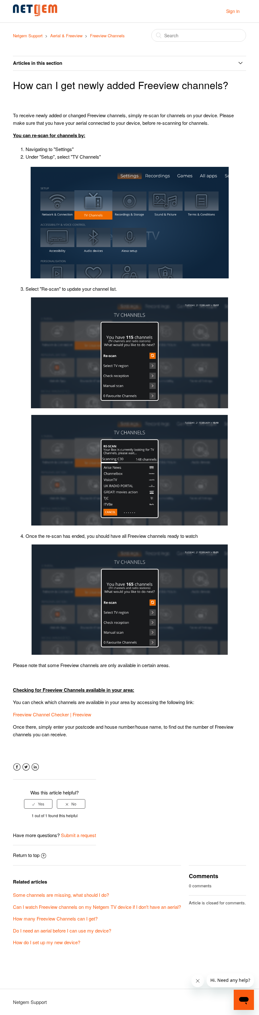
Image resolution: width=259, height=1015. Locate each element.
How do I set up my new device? (46, 942)
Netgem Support (28, 36)
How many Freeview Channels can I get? (55, 918)
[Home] (35, 14)
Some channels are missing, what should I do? (61, 894)
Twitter (26, 767)
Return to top (26, 855)
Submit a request (78, 835)
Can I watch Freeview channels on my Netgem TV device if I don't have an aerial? (97, 906)
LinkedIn (35, 767)
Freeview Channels (107, 36)
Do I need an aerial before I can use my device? (62, 930)
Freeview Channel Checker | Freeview (52, 714)
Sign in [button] (233, 11)
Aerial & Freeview (66, 36)
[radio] (38, 804)
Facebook (17, 767)
